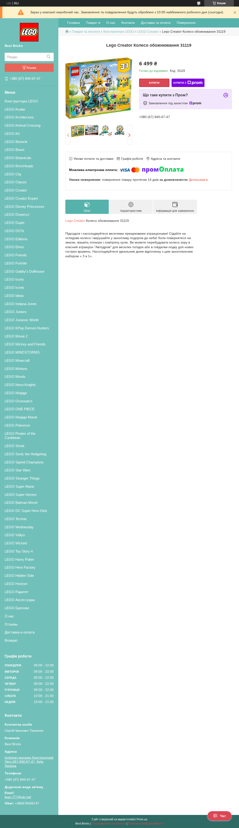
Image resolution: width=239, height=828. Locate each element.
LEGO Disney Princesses (24, 207)
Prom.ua (142, 819)
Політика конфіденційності (146, 823)
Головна (73, 22)
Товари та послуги (86, 31)
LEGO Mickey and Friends (25, 344)
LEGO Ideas (14, 296)
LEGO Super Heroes (21, 495)
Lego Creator (75, 221)
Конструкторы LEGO (21, 101)
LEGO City (13, 174)
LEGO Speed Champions (24, 462)
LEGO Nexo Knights (20, 385)
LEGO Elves (14, 247)
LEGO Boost (14, 150)
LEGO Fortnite (16, 263)
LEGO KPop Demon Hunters (27, 328)
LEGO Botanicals (18, 158)
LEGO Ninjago (16, 393)
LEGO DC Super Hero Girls (26, 511)
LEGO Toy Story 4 (19, 551)
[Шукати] (48, 57)
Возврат (11, 640)
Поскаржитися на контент (108, 823)
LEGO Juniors (16, 312)
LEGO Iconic (15, 287)
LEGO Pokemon (17, 425)
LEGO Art (12, 134)
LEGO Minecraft (17, 360)
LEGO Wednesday (19, 527)
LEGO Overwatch (18, 401)
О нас (9, 616)
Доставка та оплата (156, 22)
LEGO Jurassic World (21, 320)
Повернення (186, 22)
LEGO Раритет (16, 592)
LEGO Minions (16, 369)
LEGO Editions (16, 239)
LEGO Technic (16, 519)
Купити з (179, 82)
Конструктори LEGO (118, 31)
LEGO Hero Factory (20, 567)
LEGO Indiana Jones (21, 304)
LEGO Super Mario (19, 486)
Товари (91, 22)
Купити (154, 82)
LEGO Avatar (15, 109)
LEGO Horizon (16, 584)
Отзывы (11, 624)
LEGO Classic (16, 182)
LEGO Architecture (19, 117)
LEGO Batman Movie (21, 502)
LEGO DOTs (14, 231)
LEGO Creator (16, 190)
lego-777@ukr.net (18, 797)
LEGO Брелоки (17, 608)
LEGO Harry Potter (19, 559)
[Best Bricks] (29, 32)
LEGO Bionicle (16, 142)
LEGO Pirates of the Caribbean (20, 435)
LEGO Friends (16, 255)
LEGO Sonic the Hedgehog (25, 454)
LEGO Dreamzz (17, 214)
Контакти (128, 22)
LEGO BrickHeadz (19, 166)
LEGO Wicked (16, 543)
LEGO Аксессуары (20, 600)
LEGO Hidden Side (19, 576)
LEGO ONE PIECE (20, 409)
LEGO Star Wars (18, 470)
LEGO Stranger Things (22, 478)
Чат (223, 816)
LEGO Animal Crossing (22, 125)
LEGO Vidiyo (15, 535)
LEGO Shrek (15, 446)
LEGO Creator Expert (21, 198)
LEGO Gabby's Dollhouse (24, 271)
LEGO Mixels (15, 377)
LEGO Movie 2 (16, 336)
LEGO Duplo (14, 223)
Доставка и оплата (20, 632)
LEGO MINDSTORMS (22, 352)
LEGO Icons (14, 279)
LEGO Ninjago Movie (21, 417)
